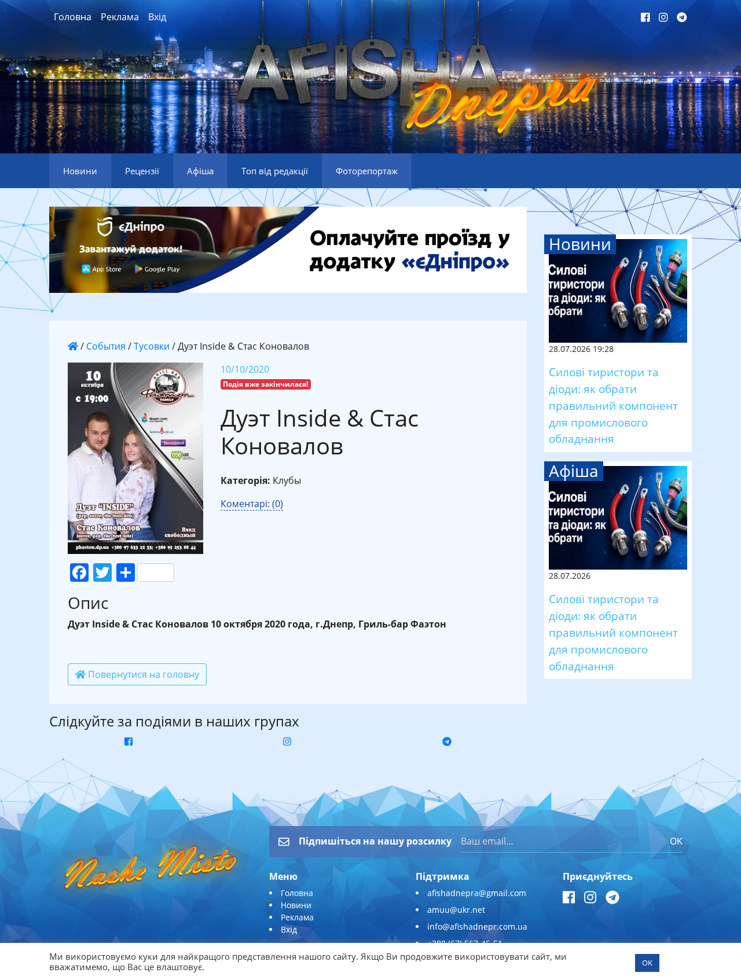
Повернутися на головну (142, 674)
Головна (72, 16)
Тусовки (152, 346)
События (106, 346)
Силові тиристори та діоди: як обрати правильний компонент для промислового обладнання (613, 405)
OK (676, 841)
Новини (296, 905)
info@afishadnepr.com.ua (477, 926)
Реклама (120, 16)
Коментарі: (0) (252, 503)
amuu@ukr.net (456, 909)
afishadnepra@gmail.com (476, 892)
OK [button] (647, 962)
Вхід (157, 16)
